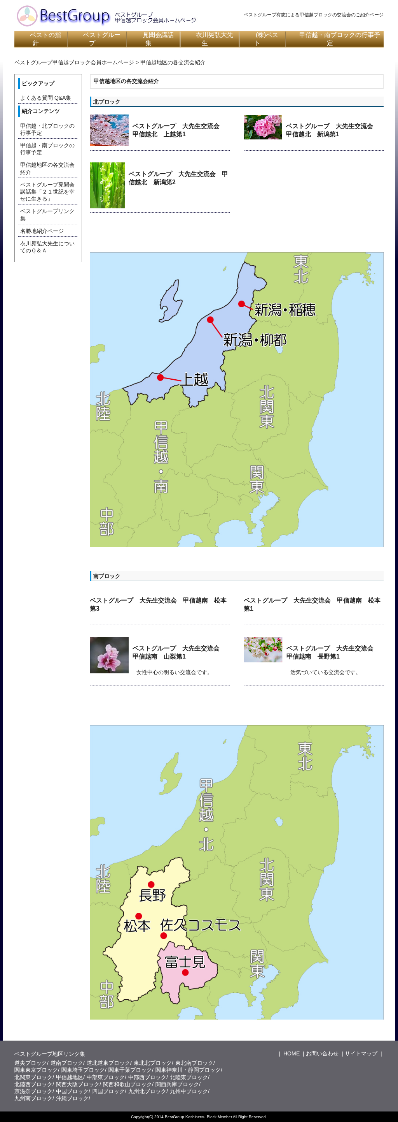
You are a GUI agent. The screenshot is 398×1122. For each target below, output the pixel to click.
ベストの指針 (45, 39)
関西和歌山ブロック (127, 1084)
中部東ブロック (106, 1077)
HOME (291, 1053)
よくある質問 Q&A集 (45, 98)
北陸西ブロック (33, 1084)
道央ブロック (30, 1063)
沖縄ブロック (72, 1098)
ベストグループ (101, 39)
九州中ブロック (189, 1091)
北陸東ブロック (189, 1077)
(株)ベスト (266, 39)
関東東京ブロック (36, 1070)
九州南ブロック (33, 1098)
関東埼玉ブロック (83, 1070)
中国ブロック (72, 1091)
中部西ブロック (147, 1077)
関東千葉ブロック (130, 1070)
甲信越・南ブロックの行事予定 (339, 39)
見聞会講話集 (158, 39)
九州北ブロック (147, 1091)
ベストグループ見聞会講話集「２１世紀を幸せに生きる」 (47, 191)
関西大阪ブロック (78, 1084)
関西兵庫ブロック (177, 1084)
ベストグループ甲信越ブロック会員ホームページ (74, 62)
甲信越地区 (69, 1077)
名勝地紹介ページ (42, 231)
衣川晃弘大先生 (214, 39)
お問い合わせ (322, 1053)
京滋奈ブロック (33, 1091)
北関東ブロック (33, 1077)
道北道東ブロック (108, 1063)
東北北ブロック (153, 1063)
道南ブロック (67, 1063)
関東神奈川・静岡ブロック (188, 1070)
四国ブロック (108, 1091)
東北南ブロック (194, 1063)
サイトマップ (361, 1053)
